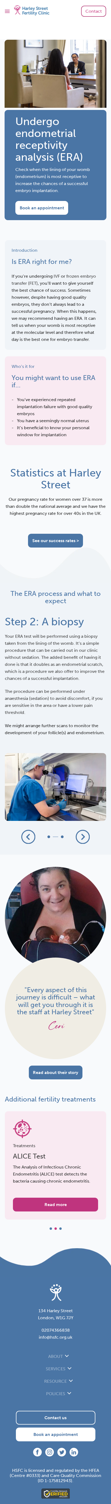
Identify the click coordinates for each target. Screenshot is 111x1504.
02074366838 (55, 1330)
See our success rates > (55, 540)
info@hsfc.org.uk (55, 1337)
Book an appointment (42, 207)
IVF (57, 276)
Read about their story (55, 1072)
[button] (28, 837)
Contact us (55, 1417)
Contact (93, 11)
